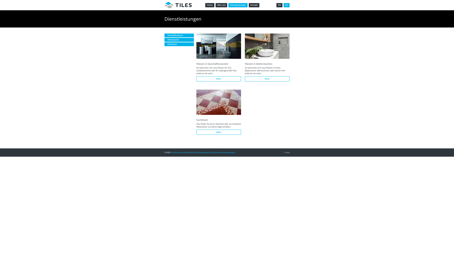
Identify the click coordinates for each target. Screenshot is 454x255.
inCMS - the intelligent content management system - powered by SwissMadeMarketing (287, 153)
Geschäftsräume (175, 35)
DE (286, 5)
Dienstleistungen (238, 5)
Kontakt (254, 5)
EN (279, 5)
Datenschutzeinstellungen (225, 152)
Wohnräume (173, 40)
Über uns (221, 5)
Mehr (218, 79)
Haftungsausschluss (206, 152)
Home (210, 5)
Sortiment (172, 44)
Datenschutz (192, 152)
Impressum (181, 152)
